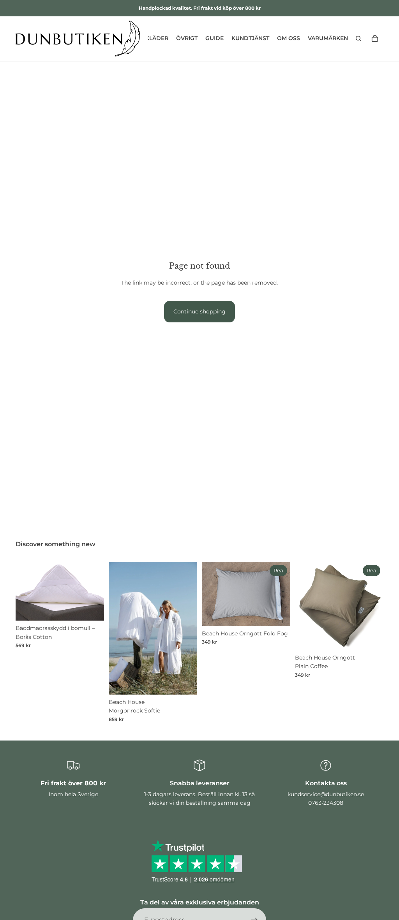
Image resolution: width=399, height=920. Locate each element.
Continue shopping (199, 311)
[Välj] (92, 609)
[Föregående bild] (24, 591)
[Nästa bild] (95, 591)
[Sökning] (358, 38)
